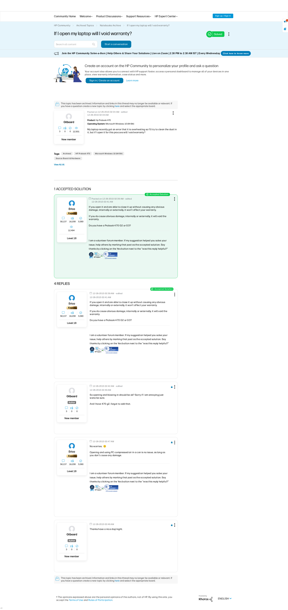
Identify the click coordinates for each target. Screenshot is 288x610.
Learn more (132, 80)
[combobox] (76, 44)
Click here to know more (236, 53)
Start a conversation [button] (116, 44)
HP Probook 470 (83, 154)
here (117, 106)
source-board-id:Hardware (68, 158)
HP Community (62, 25)
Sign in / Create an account (104, 80)
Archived (67, 154)
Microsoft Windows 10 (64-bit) (108, 154)
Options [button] (230, 34)
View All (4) (59, 164)
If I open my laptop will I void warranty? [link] (148, 25)
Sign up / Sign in (223, 16)
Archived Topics (85, 25)
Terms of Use (76, 600)
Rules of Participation (100, 600)
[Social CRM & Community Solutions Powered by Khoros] (205, 598)
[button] (172, 112)
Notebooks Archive (110, 25)
